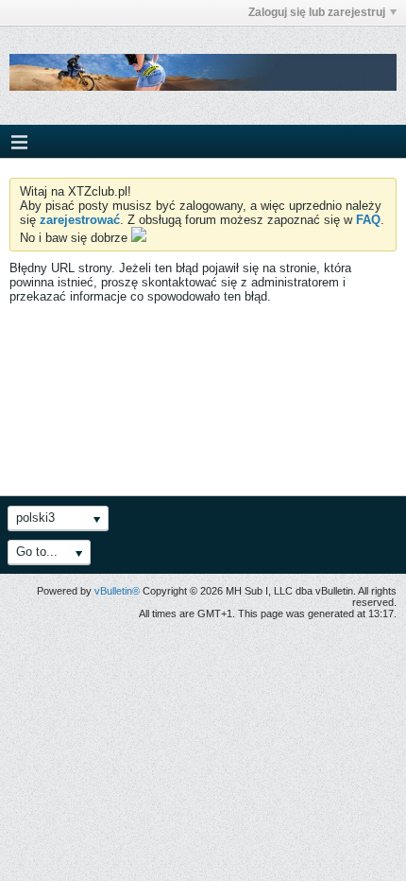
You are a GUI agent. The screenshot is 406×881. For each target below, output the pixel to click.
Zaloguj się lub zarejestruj (316, 12)
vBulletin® (117, 590)
